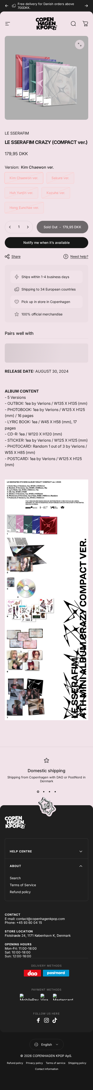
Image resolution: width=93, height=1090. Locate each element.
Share (16, 256)
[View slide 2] (43, 791)
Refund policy (20, 892)
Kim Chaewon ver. (24, 178)
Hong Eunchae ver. (24, 207)
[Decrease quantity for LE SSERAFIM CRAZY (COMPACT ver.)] (10, 227)
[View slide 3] (49, 791)
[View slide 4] (55, 791)
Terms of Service (23, 885)
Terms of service (55, 1063)
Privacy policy (34, 1063)
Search (15, 878)
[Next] (86, 5)
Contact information (46, 1069)
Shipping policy (77, 1063)
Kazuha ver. (55, 193)
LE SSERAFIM (17, 133)
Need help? (79, 256)
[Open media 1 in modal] (79, 44)
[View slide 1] (38, 791)
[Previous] (6, 5)
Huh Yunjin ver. (21, 193)
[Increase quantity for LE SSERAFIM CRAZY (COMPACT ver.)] (28, 227)
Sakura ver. (60, 178)
